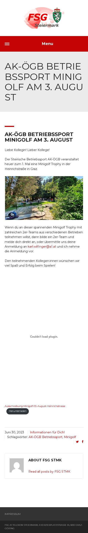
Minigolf (70, 437)
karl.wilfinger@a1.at (42, 246)
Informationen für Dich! (47, 432)
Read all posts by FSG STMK (49, 471)
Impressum (13, 514)
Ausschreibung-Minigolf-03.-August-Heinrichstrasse (35, 406)
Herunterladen (17, 411)
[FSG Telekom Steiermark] (44, 18)
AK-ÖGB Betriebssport (45, 437)
